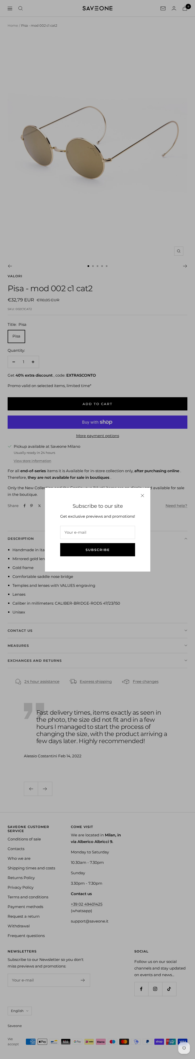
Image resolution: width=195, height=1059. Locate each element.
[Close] (142, 495)
